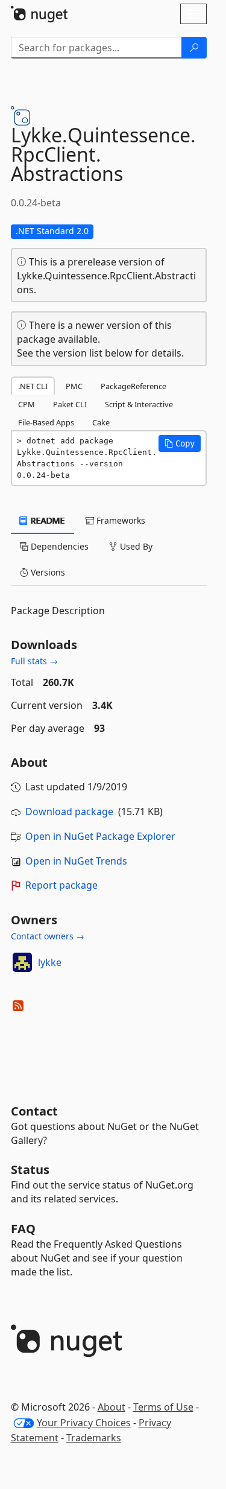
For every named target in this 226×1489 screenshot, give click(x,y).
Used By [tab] (135, 546)
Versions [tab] (46, 572)
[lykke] (22, 962)
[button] (180, 443)
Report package (61, 885)
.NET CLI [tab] (33, 386)
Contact (34, 1111)
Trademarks (93, 1437)
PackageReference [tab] (133, 386)
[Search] (194, 48)
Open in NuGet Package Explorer (100, 836)
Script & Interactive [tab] (139, 404)
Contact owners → (47, 936)
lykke (49, 962)
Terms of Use (163, 1407)
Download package (69, 811)
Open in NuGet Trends (76, 861)
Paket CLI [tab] (70, 404)
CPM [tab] (26, 404)
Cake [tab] (101, 422)
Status (30, 1169)
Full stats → (34, 661)
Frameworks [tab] (119, 520)
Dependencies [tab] (58, 546)
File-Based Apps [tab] (46, 422)
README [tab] (46, 520)
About (111, 1407)
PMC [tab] (74, 386)
